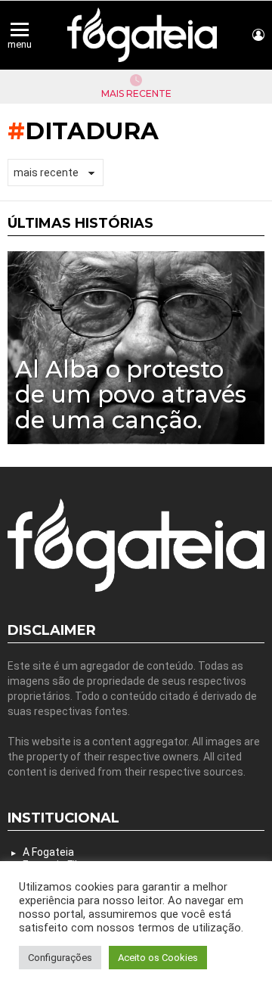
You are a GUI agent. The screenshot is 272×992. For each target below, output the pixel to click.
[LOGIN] (258, 35)
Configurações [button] (60, 957)
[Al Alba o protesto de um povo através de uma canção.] (136, 347)
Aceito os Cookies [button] (158, 957)
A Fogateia (48, 852)
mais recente (136, 93)
